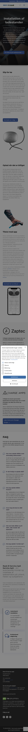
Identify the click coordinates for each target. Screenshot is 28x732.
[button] (14, 384)
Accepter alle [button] (14, 377)
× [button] (25, 347)
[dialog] (14, 366)
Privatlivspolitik (14, 359)
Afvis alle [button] (14, 380)
